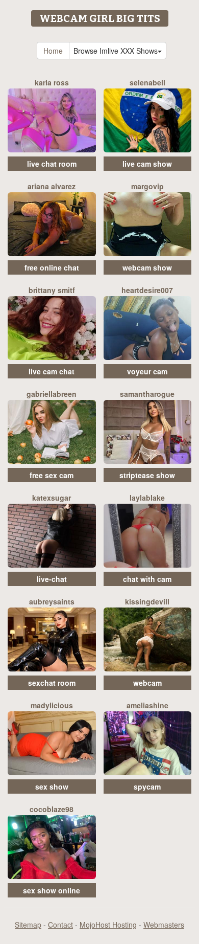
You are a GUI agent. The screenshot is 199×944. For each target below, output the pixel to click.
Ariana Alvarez (52, 186)
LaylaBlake (147, 497)
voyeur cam (147, 371)
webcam (147, 683)
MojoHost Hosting (108, 924)
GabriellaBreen (52, 394)
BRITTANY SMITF (52, 290)
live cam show (147, 164)
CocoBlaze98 (51, 809)
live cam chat (51, 371)
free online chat (51, 267)
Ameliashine (147, 705)
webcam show (147, 267)
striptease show (147, 475)
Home (53, 51)
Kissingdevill (147, 601)
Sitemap (28, 924)
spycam (147, 786)
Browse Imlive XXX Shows (115, 51)
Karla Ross (52, 82)
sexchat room (52, 683)
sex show (51, 786)
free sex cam (51, 475)
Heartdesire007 (147, 290)
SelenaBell (147, 82)
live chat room (52, 164)
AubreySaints (51, 601)
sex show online (51, 890)
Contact (60, 924)
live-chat (52, 579)
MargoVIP (147, 186)
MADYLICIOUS (52, 705)
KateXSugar (51, 497)
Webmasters (163, 924)
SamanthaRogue (147, 394)
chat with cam (147, 579)
